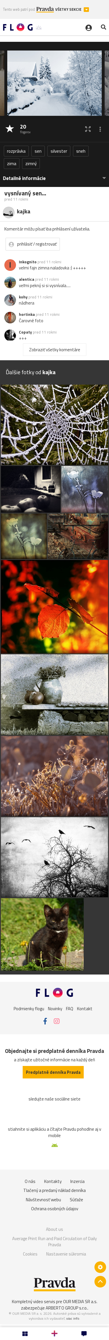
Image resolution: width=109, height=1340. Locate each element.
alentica (26, 279)
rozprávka (16, 151)
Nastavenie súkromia (66, 1254)
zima (11, 163)
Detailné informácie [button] (24, 178)
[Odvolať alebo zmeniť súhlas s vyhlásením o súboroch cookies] (100, 1267)
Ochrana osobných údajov (54, 1209)
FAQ (69, 1008)
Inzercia (77, 1181)
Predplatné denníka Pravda (53, 1072)
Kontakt (84, 1008)
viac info (72, 1318)
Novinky (55, 1008)
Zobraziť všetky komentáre (54, 349)
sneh (80, 151)
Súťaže (76, 1200)
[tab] (54, 175)
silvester (59, 151)
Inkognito (28, 262)
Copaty (25, 332)
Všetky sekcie (68, 9)
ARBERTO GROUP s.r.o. (66, 1308)
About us (54, 1229)
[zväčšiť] (88, 129)
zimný (31, 163)
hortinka (27, 314)
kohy (23, 297)
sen (38, 151)
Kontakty (53, 1181)
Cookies (30, 1254)
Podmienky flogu (29, 1008)
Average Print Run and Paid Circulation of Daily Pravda (54, 1241)
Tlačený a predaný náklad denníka (54, 1190)
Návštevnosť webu (43, 1200)
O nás (30, 1181)
